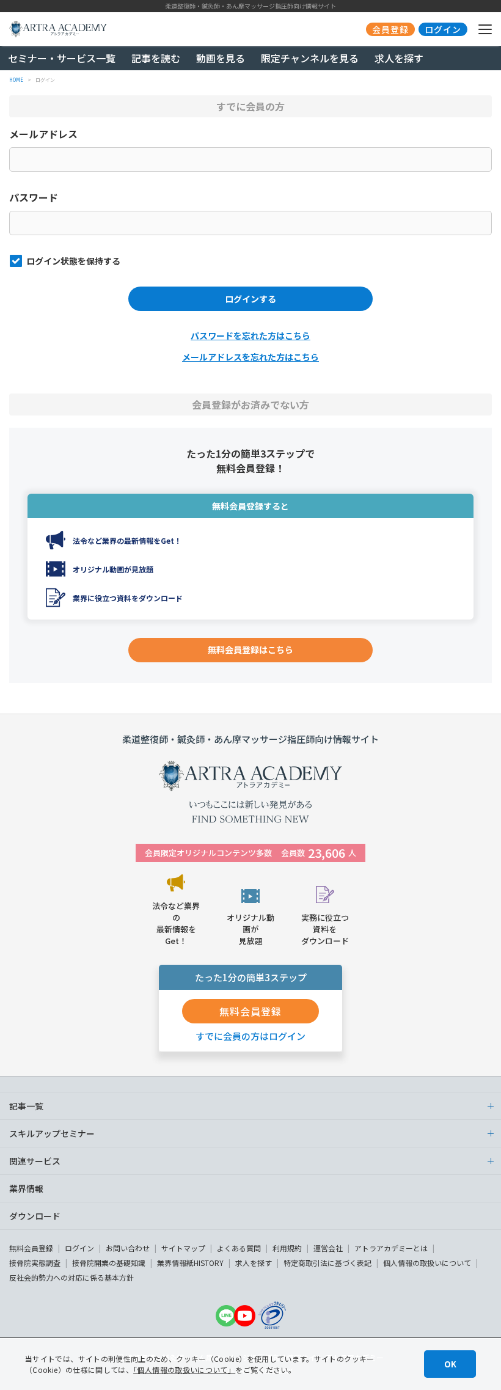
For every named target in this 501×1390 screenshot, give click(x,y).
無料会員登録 (31, 1248)
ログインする (250, 299)
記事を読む (155, 58)
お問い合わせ (128, 1248)
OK (450, 1364)
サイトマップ (183, 1248)
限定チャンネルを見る (310, 58)
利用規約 (287, 1248)
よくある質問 (239, 1248)
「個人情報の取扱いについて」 (184, 1369)
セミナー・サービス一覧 (61, 58)
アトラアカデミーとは (391, 1248)
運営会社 (328, 1248)
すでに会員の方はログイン (250, 1036)
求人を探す (399, 58)
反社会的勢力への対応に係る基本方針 (71, 1277)
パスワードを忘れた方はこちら (250, 335)
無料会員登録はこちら (250, 649)
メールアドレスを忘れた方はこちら (250, 357)
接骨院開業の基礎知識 (108, 1262)
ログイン (79, 1248)
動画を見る (220, 58)
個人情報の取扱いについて (427, 1262)
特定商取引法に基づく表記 (327, 1262)
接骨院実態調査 (34, 1262)
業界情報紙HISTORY (190, 1262)
